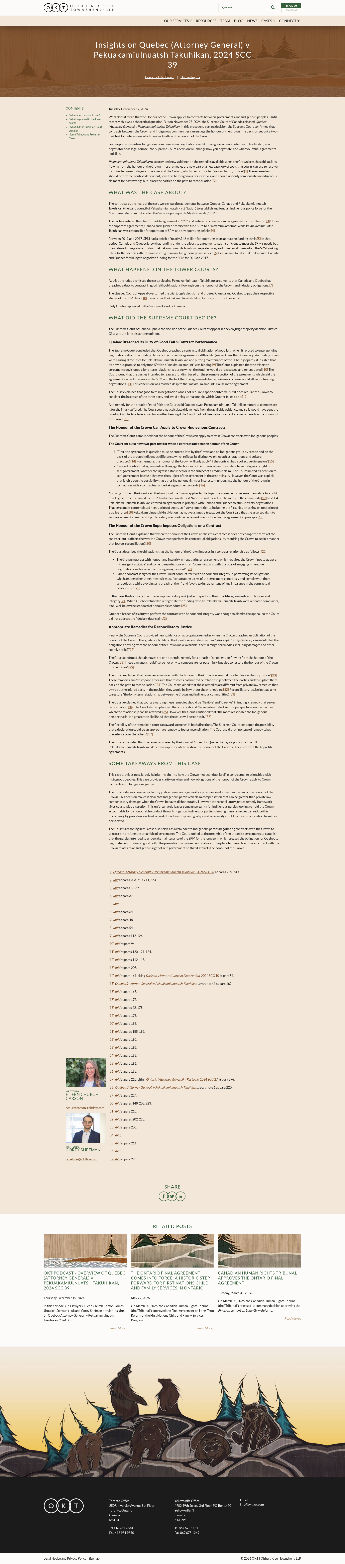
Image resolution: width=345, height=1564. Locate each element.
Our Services (176, 21)
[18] (130, 512)
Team (225, 21)
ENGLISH (291, 5)
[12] (245, 396)
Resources (206, 21)
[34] (131, 707)
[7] (271, 285)
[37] (150, 734)
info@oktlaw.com (252, 1504)
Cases (266, 21)
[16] (202, 485)
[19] (260, 517)
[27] (131, 649)
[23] (137, 588)
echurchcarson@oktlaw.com (85, 1108)
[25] (184, 606)
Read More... (118, 1328)
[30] (274, 675)
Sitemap (94, 1558)
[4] (213, 230)
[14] (133, 461)
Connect (287, 21)
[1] (246, 171)
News (252, 21)
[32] (226, 689)
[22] (189, 569)
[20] (148, 543)
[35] (165, 712)
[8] (145, 298)
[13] (126, 419)
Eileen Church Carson (82, 1096)
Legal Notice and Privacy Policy (65, 1558)
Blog (238, 21)
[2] (215, 181)
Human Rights (190, 77)
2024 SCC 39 (205, 872)
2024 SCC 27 (209, 1079)
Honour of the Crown (159, 77)
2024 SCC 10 (210, 975)
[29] (131, 667)
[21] (264, 551)
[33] (232, 694)
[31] (158, 685)
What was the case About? (84, 115)
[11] (129, 384)
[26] (166, 618)
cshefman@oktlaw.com (81, 1159)
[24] (123, 601)
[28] (121, 662)
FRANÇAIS (291, 10)
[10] (265, 369)
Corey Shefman (83, 1150)
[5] (259, 238)
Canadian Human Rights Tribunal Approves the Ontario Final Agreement (257, 1278)
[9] (214, 365)
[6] (216, 253)
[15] (271, 461)
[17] (264, 498)
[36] (208, 716)
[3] (268, 221)
